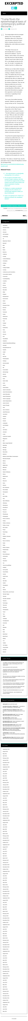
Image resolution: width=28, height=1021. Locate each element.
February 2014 (6, 940)
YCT (4, 640)
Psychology (5, 531)
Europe (4, 303)
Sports (4, 578)
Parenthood (5, 507)
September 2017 (6, 844)
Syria (4, 587)
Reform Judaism (6, 547)
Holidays (4, 360)
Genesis (4, 334)
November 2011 (6, 998)
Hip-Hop (4, 356)
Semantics (5, 560)
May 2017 (5, 853)
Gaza (4, 329)
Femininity (5, 318)
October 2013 (5, 949)
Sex (3, 563)
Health (4, 352)
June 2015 (5, 904)
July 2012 (5, 980)
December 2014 (6, 918)
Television (5, 605)
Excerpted (14, 3)
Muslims (4, 485)
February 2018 (6, 835)
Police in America (6, 518)
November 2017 (6, 840)
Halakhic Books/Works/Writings (9, 343)
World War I (5, 634)
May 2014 (5, 933)
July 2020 (5, 771)
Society (4, 574)
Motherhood (5, 476)
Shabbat (4, 567)
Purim (4, 534)
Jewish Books (5, 387)
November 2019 (6, 789)
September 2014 (6, 924)
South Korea (5, 576)
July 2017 (5, 849)
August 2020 (5, 769)
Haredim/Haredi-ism (7, 347)
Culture (4, 283)
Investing (4, 376)
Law (3, 427)
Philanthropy (5, 514)
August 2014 (5, 926)
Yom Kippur (5, 645)
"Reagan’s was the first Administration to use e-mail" (13, 690)
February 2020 (6, 782)
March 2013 (5, 964)
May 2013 (5, 960)
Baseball (4, 243)
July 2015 (5, 902)
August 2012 (5, 978)
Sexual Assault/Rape (7, 565)
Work (4, 631)
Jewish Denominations (7, 392)
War (3, 625)
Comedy (4, 269)
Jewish (4, 385)
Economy (5, 287)
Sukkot (4, 583)
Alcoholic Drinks (6, 227)
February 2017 (6, 860)
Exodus (4, 309)
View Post (5, 674)
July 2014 (5, 929)
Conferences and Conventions (9, 272)
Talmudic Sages (6, 594)
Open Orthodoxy (6, 500)
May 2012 (5, 984)
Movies (4, 478)
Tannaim (4, 596)
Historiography (6, 358)
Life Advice (5, 429)
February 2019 (6, 809)
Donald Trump (10, 208)
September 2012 (6, 975)
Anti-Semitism (5, 234)
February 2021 (6, 758)
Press (14, 210)
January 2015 (5, 915)
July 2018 (5, 824)
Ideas (4, 365)
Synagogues (5, 585)
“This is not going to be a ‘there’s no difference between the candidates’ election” (14, 197)
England (4, 294)
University (5, 623)
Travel (4, 611)
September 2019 (6, 793)
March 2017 (5, 858)
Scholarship (5, 556)
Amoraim (4, 232)
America (4, 229)
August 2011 (5, 1004)
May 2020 (5, 775)
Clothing (4, 263)
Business (4, 252)
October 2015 (5, 895)
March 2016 (5, 884)
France (4, 325)
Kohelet (4, 420)
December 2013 (6, 944)
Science (4, 558)
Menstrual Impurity (6, 458)
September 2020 (6, 767)
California (5, 254)
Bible (4, 247)
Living (4, 434)
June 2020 (5, 773)
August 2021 (5, 751)
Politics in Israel (6, 525)
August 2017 (5, 847)
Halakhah (5, 340)
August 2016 (5, 873)
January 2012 (5, 993)
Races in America (6, 540)
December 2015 (6, 891)
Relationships (5, 549)
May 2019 (5, 802)
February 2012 (6, 991)
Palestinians (5, 505)
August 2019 (5, 795)
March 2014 (5, 938)
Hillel (4, 354)
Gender (4, 332)
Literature (5, 432)
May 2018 (5, 829)
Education (5, 289)
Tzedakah (5, 618)
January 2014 (5, 942)
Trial (4, 614)
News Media (9, 205)
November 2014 (6, 920)
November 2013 (6, 946)
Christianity (5, 260)
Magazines (5, 438)
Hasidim (4, 349)
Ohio (4, 498)
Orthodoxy (5, 503)
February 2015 (6, 913)
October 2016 (5, 869)
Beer (4, 245)
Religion (4, 551)
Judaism (4, 416)
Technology (5, 603)
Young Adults (5, 647)
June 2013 (5, 958)
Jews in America (6, 409)
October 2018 (5, 818)
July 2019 (5, 798)
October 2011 (5, 1000)
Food (4, 320)
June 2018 (5, 827)
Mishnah (4, 469)
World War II (5, 636)
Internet (4, 374)
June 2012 (5, 982)
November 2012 (6, 971)
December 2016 (6, 864)
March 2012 (5, 989)
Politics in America (21, 205)
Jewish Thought (6, 405)
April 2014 (5, 935)
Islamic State (5, 380)
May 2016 (5, 880)
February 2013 (6, 966)
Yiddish (4, 642)
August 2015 (5, 900)
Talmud (4, 589)
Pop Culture (5, 527)
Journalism (5, 414)
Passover (5, 509)
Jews (4, 407)
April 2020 (5, 778)
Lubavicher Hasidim (7, 436)
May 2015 (5, 907)
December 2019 (6, 787)
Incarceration (5, 369)
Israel (4, 383)
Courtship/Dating (6, 278)
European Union (6, 305)
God (3, 336)
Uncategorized (6, 620)
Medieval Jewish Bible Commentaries (10, 456)
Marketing (5, 445)
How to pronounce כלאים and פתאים (10, 667)
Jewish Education (6, 394)
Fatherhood (5, 316)
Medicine (4, 454)
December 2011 (6, 995)
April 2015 (5, 909)
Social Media (5, 571)
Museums (5, 480)
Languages (5, 423)
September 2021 (6, 749)
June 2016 (5, 878)
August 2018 (5, 822)
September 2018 (6, 820)
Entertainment (5, 296)
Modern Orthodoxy (6, 472)
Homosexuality (6, 363)
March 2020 (5, 780)
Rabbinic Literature (7, 536)
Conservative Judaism (7, 274)
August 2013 (5, 953)
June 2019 (5, 800)
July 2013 (5, 955)
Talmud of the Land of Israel (8, 591)
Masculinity (5, 451)
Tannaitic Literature (7, 598)
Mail (3, 440)
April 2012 (5, 986)
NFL (3, 494)
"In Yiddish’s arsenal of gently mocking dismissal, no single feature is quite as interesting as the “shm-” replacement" (13, 664)
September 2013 (6, 951)
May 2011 (5, 1011)
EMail (4, 292)
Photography (5, 516)
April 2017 (5, 855)
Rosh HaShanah (6, 554)
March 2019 (5, 807)
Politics (4, 520)
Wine (4, 629)
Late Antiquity (5, 425)
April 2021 (5, 755)
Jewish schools (6, 403)
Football (4, 323)
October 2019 (5, 791)
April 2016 (5, 882)
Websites (4, 627)
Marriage (4, 447)
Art (3, 238)
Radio (4, 543)
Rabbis (4, 538)
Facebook (5, 312)
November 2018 (6, 815)
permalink (25, 210)
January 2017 (5, 862)
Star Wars (5, 580)
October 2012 (5, 973)
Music (4, 483)
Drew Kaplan (5, 29)
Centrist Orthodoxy (6, 258)
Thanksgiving (5, 609)
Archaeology (5, 236)
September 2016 (6, 871)
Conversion (5, 276)
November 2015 (6, 893)
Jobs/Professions (6, 412)
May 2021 (5, 753)
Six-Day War (5, 569)
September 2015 (6, 898)
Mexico (4, 463)
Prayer (4, 529)
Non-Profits (5, 496)
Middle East (5, 465)
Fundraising (5, 327)
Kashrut (4, 418)
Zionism (4, 651)
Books (4, 249)
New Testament (6, 487)
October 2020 (5, 764)
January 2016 (5, 889)
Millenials (5, 467)
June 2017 (5, 851)
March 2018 (5, 833)
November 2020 (6, 762)
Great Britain (5, 338)
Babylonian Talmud (7, 241)
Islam (4, 378)
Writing (4, 638)
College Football (6, 267)
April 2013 (5, 962)
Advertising (5, 225)
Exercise (4, 307)
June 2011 (5, 1009)
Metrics (4, 460)
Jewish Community (6, 389)
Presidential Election (18, 208)
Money (4, 474)
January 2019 (5, 811)
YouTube (4, 649)
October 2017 (5, 842)
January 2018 (5, 838)
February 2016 (6, 886)
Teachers (4, 600)
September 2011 (6, 1002)
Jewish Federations (7, 396)
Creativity (5, 281)
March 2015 (5, 911)
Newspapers (14, 205)
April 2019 (5, 804)
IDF (3, 367)
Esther (4, 300)
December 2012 (6, 969)
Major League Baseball (7, 443)
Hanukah (4, 345)
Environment (5, 298)
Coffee (4, 265)
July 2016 (5, 875)
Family (4, 314)
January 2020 (5, 784)
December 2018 (6, 813)
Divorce (4, 285)
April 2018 (5, 831)
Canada (4, 256)
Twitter (12, 8)
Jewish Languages (6, 398)
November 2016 (6, 867)
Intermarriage (5, 372)
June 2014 (5, 931)
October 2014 (5, 922)
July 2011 (5, 1006)
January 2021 (5, 760)
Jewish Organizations (7, 400)
